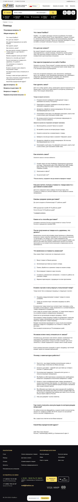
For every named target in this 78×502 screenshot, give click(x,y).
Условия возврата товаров (28, 461)
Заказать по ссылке (52, 479)
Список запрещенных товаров (29, 454)
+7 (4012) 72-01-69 (20, 1)
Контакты (72, 6)
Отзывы (5, 461)
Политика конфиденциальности (29, 465)
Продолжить (45, 498)
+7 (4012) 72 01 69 (9, 479)
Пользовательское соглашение (11, 468)
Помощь (5, 457)
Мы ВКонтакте (64, 479)
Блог (67, 6)
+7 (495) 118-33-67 (8, 1)
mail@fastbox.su (71, 1)
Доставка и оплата (26, 457)
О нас (4, 454)
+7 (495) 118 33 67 (9, 484)
